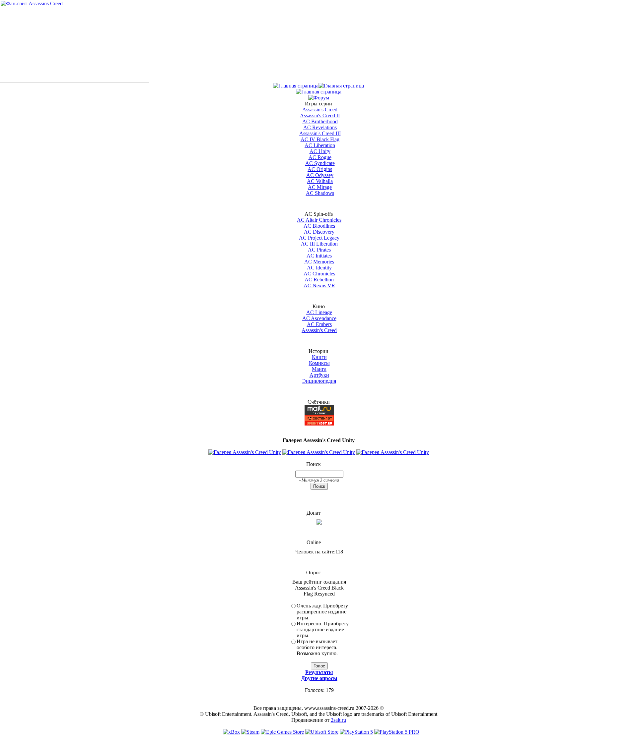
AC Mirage (320, 187)
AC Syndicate (320, 163)
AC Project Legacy (319, 238)
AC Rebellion (319, 279)
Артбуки (319, 375)
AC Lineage (319, 312)
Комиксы (319, 363)
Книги (319, 357)
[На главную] (74, 81)
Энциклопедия (319, 381)
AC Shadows (320, 193)
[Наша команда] (318, 91)
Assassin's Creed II (320, 115)
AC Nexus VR (319, 285)
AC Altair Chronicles (319, 220)
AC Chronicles (319, 273)
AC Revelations (320, 127)
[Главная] (295, 85)
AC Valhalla (320, 181)
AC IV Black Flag (320, 139)
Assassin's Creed (319, 109)
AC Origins (320, 169)
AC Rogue (320, 157)
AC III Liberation (319, 244)
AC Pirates (319, 250)
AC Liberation (320, 145)
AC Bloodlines (319, 226)
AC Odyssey (319, 175)
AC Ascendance (319, 318)
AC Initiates (319, 255)
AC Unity (320, 151)
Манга (319, 369)
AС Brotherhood (320, 121)
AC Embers (319, 324)
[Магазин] (341, 85)
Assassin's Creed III (320, 133)
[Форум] (318, 97)
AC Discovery (319, 232)
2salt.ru (338, 720)
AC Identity (319, 267)
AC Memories (319, 261)
